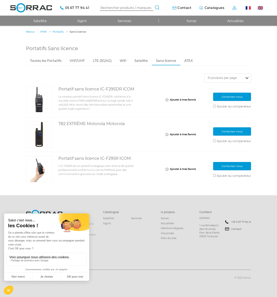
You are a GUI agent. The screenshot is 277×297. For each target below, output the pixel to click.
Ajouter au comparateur (234, 106)
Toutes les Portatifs (45, 61)
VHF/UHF (77, 61)
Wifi (123, 61)
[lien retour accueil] (31, 8)
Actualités (235, 21)
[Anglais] (260, 8)
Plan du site (168, 238)
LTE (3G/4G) (102, 61)
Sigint (107, 223)
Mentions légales (172, 228)
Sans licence (166, 61)
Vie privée (167, 233)
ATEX (188, 61)
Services (124, 21)
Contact (236, 229)
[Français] (248, 8)
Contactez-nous (232, 96)
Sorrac (192, 21)
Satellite (141, 61)
